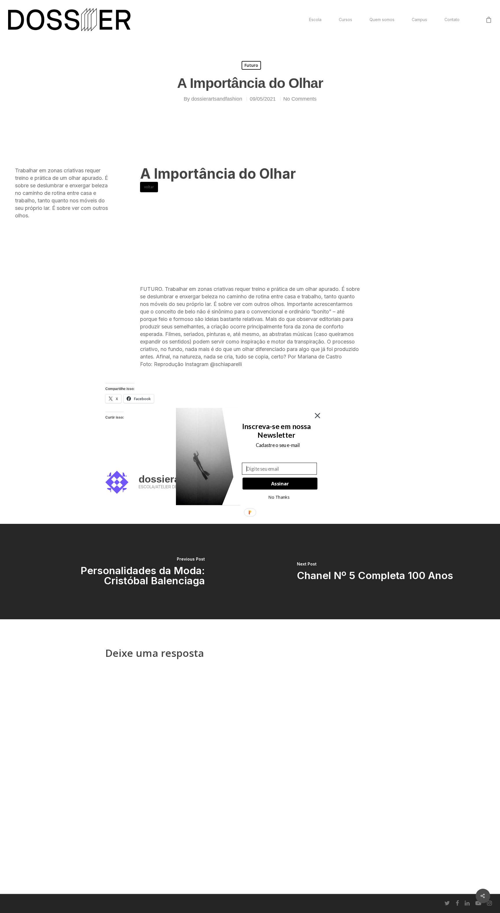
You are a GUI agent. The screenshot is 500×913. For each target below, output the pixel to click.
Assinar (280, 483)
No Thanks (279, 497)
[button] (276, 430)
